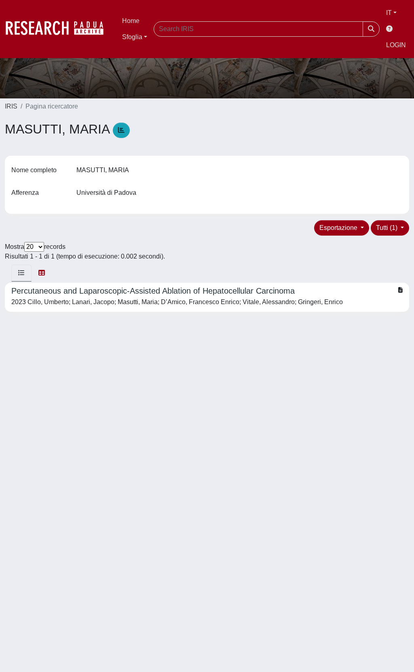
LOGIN (396, 45)
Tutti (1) (387, 227)
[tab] (21, 273)
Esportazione (339, 227)
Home (130, 20)
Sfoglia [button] (132, 36)
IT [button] (389, 12)
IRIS (11, 106)
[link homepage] (58, 29)
